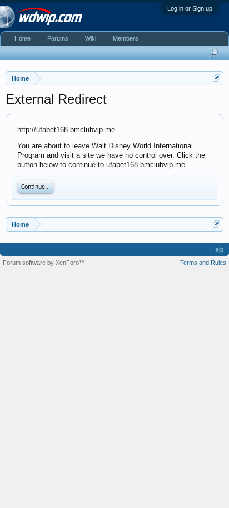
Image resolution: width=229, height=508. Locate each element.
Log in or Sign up (189, 8)
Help (217, 249)
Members (125, 38)
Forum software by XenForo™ (44, 262)
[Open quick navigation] (216, 78)
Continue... (35, 187)
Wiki (90, 38)
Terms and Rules (203, 262)
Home (22, 38)
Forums (57, 38)
